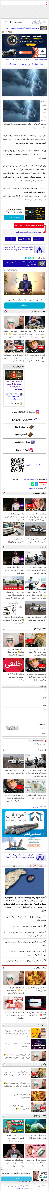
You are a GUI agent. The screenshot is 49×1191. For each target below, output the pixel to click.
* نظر (44, 706)
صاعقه (31, 488)
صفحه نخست (43, 59)
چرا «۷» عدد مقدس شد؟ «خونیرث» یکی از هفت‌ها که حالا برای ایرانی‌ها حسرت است (14, 385)
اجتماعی (37, 59)
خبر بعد (37, 239)
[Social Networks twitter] (29, 258)
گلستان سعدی (21, 434)
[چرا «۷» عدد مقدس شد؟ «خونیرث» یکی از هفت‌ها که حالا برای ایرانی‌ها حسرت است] (14, 375)
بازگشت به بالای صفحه (36, 807)
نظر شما (43, 686)
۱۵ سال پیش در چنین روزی (22, 419)
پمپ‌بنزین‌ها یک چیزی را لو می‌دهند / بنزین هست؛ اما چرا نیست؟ (14, 396)
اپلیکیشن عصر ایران (33, 464)
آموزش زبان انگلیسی (22, 442)
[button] (8, 31)
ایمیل (44, 698)
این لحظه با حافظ (21, 427)
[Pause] (6, 293)
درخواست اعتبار (14, 217)
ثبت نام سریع (16, 1178)
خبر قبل (12, 239)
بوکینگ (37, 744)
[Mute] (10, 293)
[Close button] (47, 1168)
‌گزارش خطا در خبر (43, 484)
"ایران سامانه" (20, 1188)
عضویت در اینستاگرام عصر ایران (22, 412)
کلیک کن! (24, 305)
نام (45, 690)
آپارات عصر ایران (22, 449)
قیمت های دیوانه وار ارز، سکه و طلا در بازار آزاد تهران (25, 961)
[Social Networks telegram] (26, 258)
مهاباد (35, 488)
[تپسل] (5, 270)
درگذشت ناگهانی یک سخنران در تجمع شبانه (27, 926)
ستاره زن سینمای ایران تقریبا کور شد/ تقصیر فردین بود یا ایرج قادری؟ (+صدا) (19, 248)
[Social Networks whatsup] (32, 258)
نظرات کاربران (24, 239)
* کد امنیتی (42, 724)
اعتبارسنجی (43, 744)
